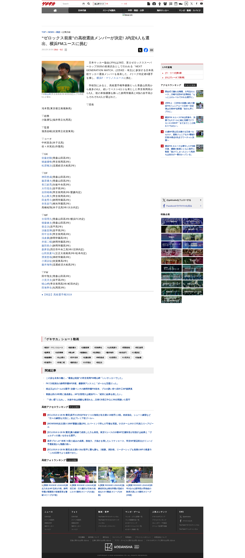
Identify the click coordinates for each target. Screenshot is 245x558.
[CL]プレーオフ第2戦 (174, 77)
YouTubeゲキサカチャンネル (108, 516)
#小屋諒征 (136, 353)
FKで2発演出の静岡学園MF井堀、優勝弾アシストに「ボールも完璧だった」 (82, 383)
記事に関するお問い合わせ (101, 540)
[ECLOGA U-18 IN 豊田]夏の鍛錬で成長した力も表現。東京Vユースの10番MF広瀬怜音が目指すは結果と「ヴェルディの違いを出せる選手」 (99, 434)
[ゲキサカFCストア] (181, 4)
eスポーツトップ (131, 523)
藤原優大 (47, 180)
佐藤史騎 (47, 158)
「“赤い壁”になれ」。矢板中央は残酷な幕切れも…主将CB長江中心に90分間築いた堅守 (88, 399)
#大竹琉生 (87, 362)
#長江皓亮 (139, 348)
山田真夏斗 (48, 253)
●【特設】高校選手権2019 (57, 294)
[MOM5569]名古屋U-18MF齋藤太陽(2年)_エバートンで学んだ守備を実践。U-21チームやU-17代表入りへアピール (100, 425)
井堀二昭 (47, 241)
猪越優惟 (47, 161)
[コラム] (160, 4)
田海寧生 (47, 287)
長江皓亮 (47, 184)
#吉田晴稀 (59, 353)
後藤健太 (47, 222)
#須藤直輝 (85, 348)
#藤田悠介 (74, 362)
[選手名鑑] (165, 4)
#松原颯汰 (97, 353)
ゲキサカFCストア (158, 516)
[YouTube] (201, 3)
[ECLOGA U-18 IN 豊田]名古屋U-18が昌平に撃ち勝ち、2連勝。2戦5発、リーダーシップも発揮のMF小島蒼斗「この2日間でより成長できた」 (99, 451)
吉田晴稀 (47, 192)
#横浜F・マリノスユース (53, 348)
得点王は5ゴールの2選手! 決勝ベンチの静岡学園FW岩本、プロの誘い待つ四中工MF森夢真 (89, 389)
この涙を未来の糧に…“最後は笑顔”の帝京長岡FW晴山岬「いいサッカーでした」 (85, 378)
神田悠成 (47, 177)
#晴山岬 (71, 353)
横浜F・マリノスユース (110, 78)
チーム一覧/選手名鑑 (159, 526)
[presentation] (55, 10)
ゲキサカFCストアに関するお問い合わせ (160, 540)
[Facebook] (196, 3)
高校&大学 (48, 523)
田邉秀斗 (47, 200)
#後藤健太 (83, 353)
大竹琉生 (47, 188)
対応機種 (81, 537)
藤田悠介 (47, 245)
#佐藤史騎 (87, 358)
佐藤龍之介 (117, 4)
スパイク (48, 529)
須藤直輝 (47, 230)
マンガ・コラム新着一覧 (133, 516)
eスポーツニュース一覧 (133, 526)
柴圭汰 (45, 226)
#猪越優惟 (48, 358)
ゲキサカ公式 (187, 521)
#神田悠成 (100, 358)
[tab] (55, 10)
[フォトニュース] (154, 4)
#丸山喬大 (61, 358)
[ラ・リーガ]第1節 (173, 73)
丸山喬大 (47, 196)
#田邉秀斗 (48, 362)
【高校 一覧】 (58, 50)
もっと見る (75, 407)
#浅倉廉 (138, 358)
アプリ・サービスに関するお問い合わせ (129, 540)
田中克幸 (47, 234)
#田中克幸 (74, 358)
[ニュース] (148, 4)
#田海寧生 (98, 348)
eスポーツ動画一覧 (132, 529)
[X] (191, 3)
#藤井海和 (110, 353)
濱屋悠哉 (47, 257)
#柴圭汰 (99, 362)
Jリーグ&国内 (49, 520)
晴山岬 (48, 94)
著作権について (93, 537)
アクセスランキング (159, 520)
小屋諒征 (47, 261)
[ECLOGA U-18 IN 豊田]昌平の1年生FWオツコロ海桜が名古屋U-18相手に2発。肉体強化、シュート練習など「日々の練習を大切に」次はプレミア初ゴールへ (99, 416)
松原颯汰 (47, 165)
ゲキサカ (49, 4)
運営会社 (106, 537)
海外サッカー (49, 526)
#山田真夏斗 (112, 348)
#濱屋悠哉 (126, 348)
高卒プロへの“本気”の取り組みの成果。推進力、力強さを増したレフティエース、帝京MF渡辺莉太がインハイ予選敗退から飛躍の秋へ (100, 442)
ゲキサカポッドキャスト (107, 526)
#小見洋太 (126, 358)
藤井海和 (47, 264)
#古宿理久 (113, 358)
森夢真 (45, 249)
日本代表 (48, 516)
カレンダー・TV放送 (159, 523)
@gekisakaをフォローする (178, 200)
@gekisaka (187, 516)
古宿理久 (47, 219)
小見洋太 (47, 280)
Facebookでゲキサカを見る (179, 206)
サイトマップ (117, 537)
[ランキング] (171, 4)
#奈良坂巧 (123, 353)
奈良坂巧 (47, 203)
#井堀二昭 (61, 362)
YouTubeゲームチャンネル (188, 529)
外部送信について (160, 537)
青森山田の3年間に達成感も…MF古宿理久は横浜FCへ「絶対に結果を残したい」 (84, 394)
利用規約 (128, 537)
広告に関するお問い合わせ (79, 540)
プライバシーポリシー (143, 537)
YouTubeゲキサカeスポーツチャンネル (108, 521)
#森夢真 (47, 353)
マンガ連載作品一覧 (132, 520)
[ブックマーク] (186, 4)
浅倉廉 (45, 238)
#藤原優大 (72, 348)
